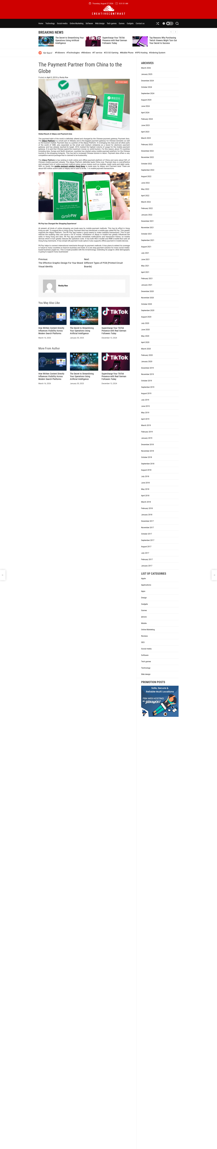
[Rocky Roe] (49, 286)
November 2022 (147, 157)
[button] (175, 31)
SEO (143, 642)
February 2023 (147, 144)
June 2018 (145, 483)
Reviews (144, 636)
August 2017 (146, 547)
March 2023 (146, 138)
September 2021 (147, 240)
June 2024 (145, 106)
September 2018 (147, 464)
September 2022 (147, 170)
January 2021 (146, 285)
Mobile (144, 623)
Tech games (112, 23)
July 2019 (145, 400)
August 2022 (146, 176)
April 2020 (145, 342)
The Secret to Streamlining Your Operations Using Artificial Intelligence (82, 331)
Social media (62, 23)
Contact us (140, 23)
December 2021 (147, 221)
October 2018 (146, 457)
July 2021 (145, 253)
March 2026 (146, 68)
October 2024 (146, 87)
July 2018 (145, 476)
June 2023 (145, 125)
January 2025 (146, 74)
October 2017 (146, 534)
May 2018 (145, 489)
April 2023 (145, 132)
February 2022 (147, 208)
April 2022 (145, 196)
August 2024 (146, 100)
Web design (100, 23)
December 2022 (147, 151)
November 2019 (147, 374)
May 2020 (145, 336)
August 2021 (146, 247)
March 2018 (146, 502)
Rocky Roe (64, 77)
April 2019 (145, 419)
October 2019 (146, 381)
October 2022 (146, 164)
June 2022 (145, 183)
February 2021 (147, 278)
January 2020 (146, 361)
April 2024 (145, 113)
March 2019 (146, 425)
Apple (143, 578)
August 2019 (146, 393)
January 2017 (146, 566)
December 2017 (147, 521)
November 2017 (147, 527)
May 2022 (145, 189)
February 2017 (147, 559)
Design (144, 598)
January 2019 (146, 438)
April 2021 (145, 272)
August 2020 (146, 317)
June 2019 (145, 406)
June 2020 (145, 330)
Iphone (144, 617)
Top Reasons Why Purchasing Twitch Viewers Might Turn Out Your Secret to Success (116, 40)
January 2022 (146, 215)
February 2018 (147, 508)
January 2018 (146, 515)
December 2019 (147, 368)
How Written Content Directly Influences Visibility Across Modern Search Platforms (51, 331)
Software (89, 23)
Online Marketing (77, 23)
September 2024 (147, 93)
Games (122, 23)
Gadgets (130, 23)
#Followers (60, 52)
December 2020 (147, 291)
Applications (146, 585)
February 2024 (147, 119)
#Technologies (73, 52)
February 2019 (147, 432)
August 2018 (146, 470)
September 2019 (147, 387)
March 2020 (146, 349)
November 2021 (147, 227)
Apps (143, 591)
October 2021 (146, 234)
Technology (50, 23)
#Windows (86, 52)
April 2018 (145, 496)
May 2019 (145, 413)
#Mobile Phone (127, 52)
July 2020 (145, 323)
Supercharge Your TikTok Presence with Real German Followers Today (67, 40)
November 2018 (147, 451)
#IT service (97, 52)
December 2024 (147, 81)
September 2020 (147, 310)
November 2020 (147, 298)
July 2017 (145, 553)
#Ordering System (157, 52)
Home (40, 23)
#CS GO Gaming (111, 52)
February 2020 (147, 355)
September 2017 (147, 540)
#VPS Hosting (141, 52)
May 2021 (145, 266)
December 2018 (147, 444)
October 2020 (146, 304)
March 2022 (146, 202)
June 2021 (145, 259)
